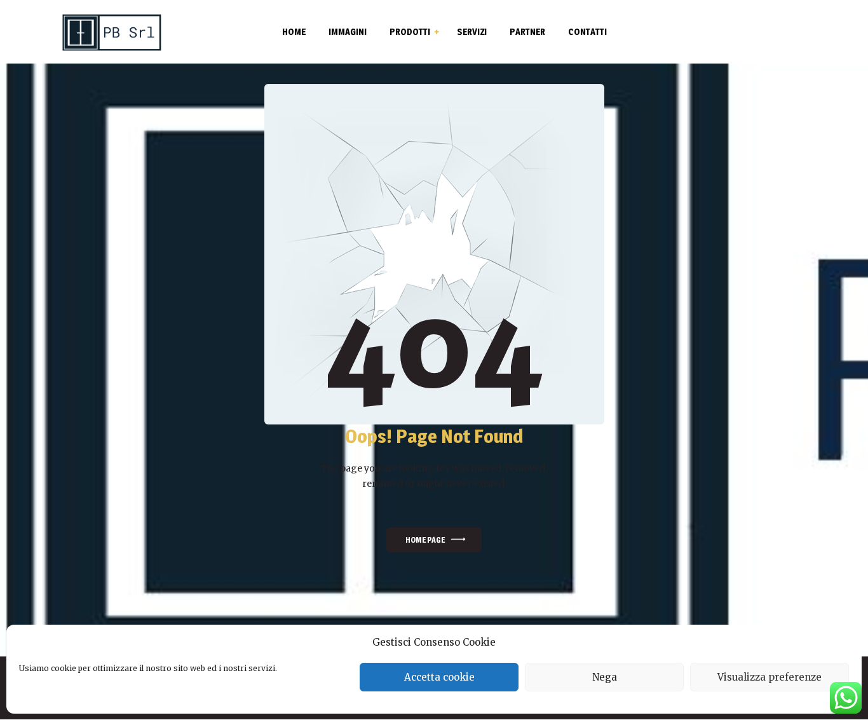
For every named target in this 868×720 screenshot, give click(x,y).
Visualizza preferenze (769, 677)
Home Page (425, 540)
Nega (604, 677)
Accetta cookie (439, 677)
